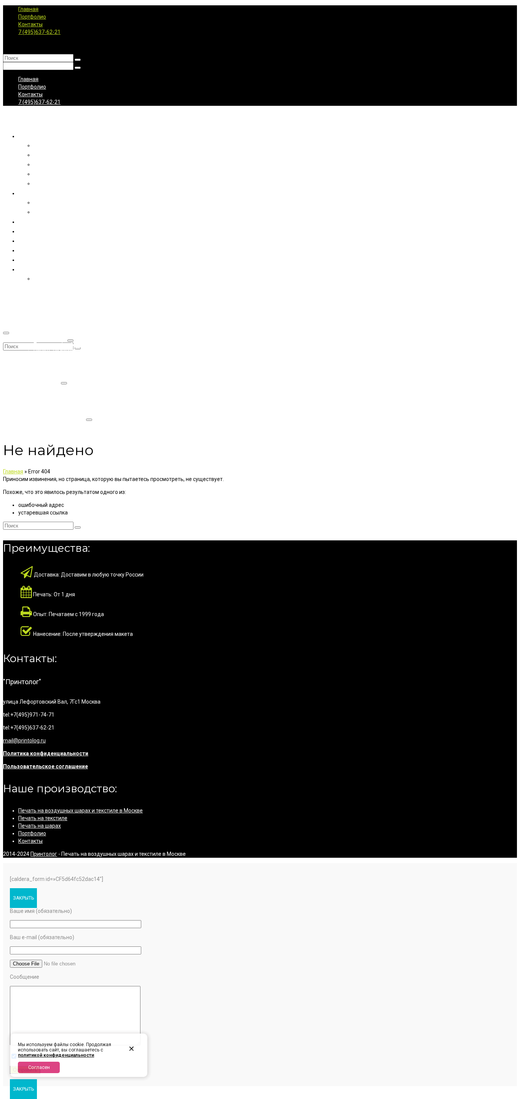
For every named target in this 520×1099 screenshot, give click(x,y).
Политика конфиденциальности (45, 753)
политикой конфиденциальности (56, 1055)
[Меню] (6, 333)
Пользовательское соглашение (45, 766)
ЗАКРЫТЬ (23, 898)
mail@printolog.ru (24, 740)
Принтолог (43, 854)
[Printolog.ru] (260, 118)
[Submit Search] (78, 60)
